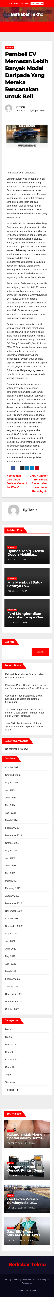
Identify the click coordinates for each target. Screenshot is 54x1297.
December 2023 (13, 835)
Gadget (9, 1052)
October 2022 (12, 918)
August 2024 (11, 782)
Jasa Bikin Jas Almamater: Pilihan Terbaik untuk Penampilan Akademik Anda (24, 726)
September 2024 (14, 775)
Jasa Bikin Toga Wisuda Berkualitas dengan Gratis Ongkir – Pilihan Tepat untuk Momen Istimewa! (24, 712)
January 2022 (12, 986)
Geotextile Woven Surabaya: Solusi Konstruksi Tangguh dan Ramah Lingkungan (23, 699)
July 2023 (10, 858)
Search (9, 642)
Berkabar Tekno (27, 14)
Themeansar (27, 1283)
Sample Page (30, 1290)
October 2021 (12, 1009)
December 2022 (13, 903)
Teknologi (10, 1082)
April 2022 (10, 964)
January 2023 (12, 896)
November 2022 (13, 911)
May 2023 (10, 873)
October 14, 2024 (17, 1176)
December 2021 (13, 994)
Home (20, 1290)
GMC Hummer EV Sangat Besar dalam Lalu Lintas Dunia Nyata (39, 483)
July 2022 (10, 941)
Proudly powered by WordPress (18, 1279)
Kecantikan (11, 1059)
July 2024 (10, 790)
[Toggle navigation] (29, 27)
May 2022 (10, 956)
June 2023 (10, 865)
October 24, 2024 (17, 1143)
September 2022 (14, 926)
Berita (8, 1029)
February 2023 (13, 888)
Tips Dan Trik (12, 1090)
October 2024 (12, 767)
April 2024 (10, 813)
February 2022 (13, 979)
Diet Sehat (10, 1044)
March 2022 (11, 971)
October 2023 (12, 843)
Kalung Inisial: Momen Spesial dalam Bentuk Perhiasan (26, 1138)
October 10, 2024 (17, 1208)
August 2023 (11, 850)
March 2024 (11, 820)
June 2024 (10, 797)
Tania (22, 107)
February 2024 (13, 828)
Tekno (8, 1075)
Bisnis (8, 1037)
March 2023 (11, 881)
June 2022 (10, 949)
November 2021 (13, 1001)
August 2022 (11, 933)
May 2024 (10, 805)
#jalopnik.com (37, 110)
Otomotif (10, 47)
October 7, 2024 (16, 1240)
